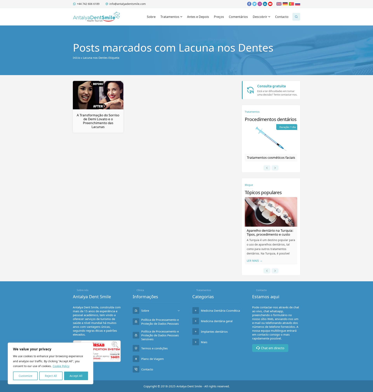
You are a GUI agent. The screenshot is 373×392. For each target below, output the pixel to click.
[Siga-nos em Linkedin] (265, 4)
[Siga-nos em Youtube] (270, 4)
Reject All (51, 376)
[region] (50, 363)
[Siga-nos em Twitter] (254, 4)
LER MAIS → (254, 260)
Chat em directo (272, 348)
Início (76, 58)
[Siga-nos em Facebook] (249, 4)
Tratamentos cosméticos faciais (271, 157)
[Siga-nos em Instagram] (260, 4)
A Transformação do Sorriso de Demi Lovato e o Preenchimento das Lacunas (98, 121)
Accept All (76, 376)
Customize (25, 376)
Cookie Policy (61, 366)
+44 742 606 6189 (88, 4)
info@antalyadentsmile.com (127, 4)
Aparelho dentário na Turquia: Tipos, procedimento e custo (270, 232)
